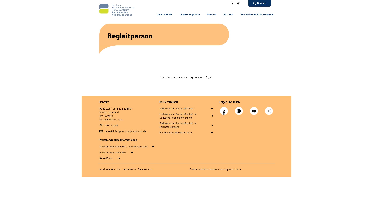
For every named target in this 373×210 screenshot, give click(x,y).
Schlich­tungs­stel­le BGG (112, 152)
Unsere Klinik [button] (164, 14)
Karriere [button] (228, 14)
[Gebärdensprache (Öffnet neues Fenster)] (238, 3)
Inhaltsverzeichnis (109, 169)
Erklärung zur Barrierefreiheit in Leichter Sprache (178, 125)
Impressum (129, 169)
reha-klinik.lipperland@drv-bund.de (125, 131)
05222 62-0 (111, 125)
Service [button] (211, 14)
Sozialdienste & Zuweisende (257, 14)
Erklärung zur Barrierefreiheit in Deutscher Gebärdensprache (178, 115)
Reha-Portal (106, 158)
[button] (259, 3)
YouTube (254, 109)
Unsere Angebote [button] (190, 14)
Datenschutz (145, 169)
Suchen (261, 3)
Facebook (224, 109)
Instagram (239, 109)
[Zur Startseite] (119, 10)
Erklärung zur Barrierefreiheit (176, 108)
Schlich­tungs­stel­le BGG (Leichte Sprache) (123, 146)
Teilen (269, 111)
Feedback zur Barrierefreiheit (176, 132)
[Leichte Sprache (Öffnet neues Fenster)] (232, 3)
